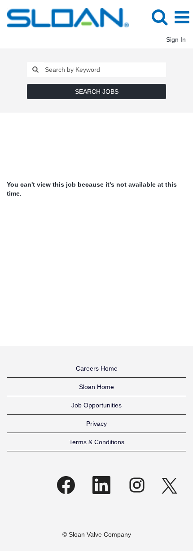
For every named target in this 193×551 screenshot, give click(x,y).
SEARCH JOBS (96, 91)
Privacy (96, 423)
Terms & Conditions (96, 442)
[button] (182, 17)
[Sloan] (64, 17)
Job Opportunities (96, 405)
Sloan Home (96, 386)
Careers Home (97, 368)
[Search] (159, 16)
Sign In (176, 39)
